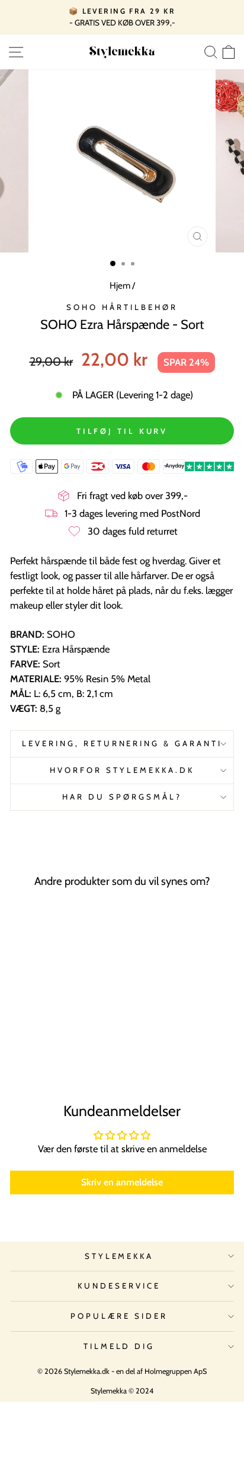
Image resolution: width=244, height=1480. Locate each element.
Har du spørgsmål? (122, 796)
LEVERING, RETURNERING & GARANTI (122, 743)
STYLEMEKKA (119, 1256)
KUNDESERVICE (119, 1285)
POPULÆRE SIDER (119, 1316)
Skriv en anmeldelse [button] (122, 1182)
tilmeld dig (119, 1346)
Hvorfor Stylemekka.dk (122, 770)
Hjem (120, 285)
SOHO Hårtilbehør (122, 307)
